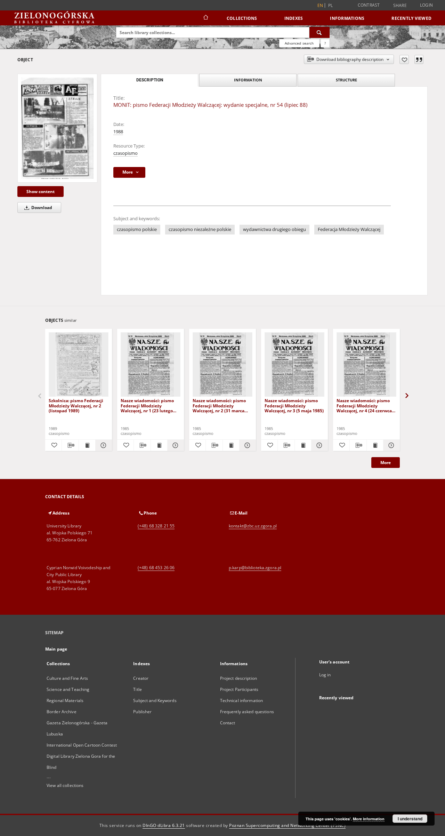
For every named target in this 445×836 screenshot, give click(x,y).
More (385, 462)
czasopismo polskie (137, 229)
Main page (56, 649)
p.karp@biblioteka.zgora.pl (255, 568)
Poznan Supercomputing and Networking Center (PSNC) (287, 825)
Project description (238, 678)
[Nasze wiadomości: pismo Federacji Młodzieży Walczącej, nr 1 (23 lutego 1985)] (150, 365)
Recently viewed (411, 18)
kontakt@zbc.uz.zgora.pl (253, 526)
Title (137, 689)
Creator (140, 678)
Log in (325, 675)
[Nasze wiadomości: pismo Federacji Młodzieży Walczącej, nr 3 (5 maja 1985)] (294, 365)
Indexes (293, 18)
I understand (410, 818)
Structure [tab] (346, 79)
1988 (118, 132)
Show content (40, 191)
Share (400, 5)
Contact (227, 723)
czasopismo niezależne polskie (200, 229)
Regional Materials (65, 700)
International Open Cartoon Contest (82, 745)
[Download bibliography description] (70, 445)
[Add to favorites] (404, 59)
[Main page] (205, 18)
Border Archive (61, 712)
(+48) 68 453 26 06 (156, 568)
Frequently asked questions (247, 712)
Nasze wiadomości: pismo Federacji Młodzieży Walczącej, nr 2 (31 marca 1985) (219, 405)
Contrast (369, 5)
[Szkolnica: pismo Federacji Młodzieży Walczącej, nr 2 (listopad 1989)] (78, 365)
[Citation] (418, 59)
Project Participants (239, 689)
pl (330, 5)
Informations (347, 18)
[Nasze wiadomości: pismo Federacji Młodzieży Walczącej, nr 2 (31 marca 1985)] (222, 365)
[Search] (319, 32)
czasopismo (125, 153)
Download (41, 207)
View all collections (65, 785)
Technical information (241, 700)
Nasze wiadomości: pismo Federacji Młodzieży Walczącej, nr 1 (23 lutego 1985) (147, 405)
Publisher (142, 712)
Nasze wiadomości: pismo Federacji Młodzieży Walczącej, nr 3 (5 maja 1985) (294, 405)
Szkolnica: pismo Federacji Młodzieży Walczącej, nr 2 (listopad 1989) (76, 405)
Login (426, 5)
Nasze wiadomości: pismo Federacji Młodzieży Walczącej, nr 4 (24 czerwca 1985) (364, 405)
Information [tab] (248, 79)
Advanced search (299, 43)
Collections (242, 18)
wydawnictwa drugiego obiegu (274, 229)
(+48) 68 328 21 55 (156, 526)
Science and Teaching (68, 689)
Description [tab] (149, 80)
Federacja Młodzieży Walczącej (349, 229)
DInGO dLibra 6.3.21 (164, 825)
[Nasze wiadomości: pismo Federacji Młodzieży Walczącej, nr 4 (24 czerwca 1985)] (366, 365)
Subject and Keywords (154, 700)
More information (369, 818)
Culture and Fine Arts (67, 678)
